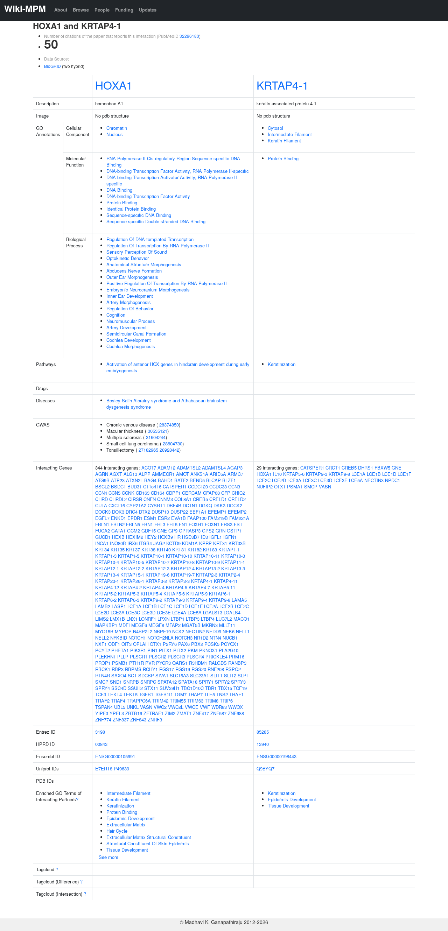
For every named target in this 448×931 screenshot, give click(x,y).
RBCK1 (102, 669)
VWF (205, 707)
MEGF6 (139, 625)
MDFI (124, 625)
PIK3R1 (138, 650)
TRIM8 (211, 700)
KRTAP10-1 (152, 555)
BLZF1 (229, 480)
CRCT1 (333, 467)
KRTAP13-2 (208, 568)
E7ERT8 (103, 768)
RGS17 (166, 669)
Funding (124, 9)
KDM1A (190, 543)
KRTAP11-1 (233, 562)
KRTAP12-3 (157, 568)
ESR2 (164, 518)
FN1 (183, 524)
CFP (225, 492)
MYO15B (104, 631)
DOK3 (118, 511)
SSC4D (118, 688)
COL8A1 (182, 499)
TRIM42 (160, 700)
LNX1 (132, 618)
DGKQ (205, 505)
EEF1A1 (197, 511)
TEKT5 (130, 694)
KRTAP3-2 (156, 581)
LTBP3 (193, 618)
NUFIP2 (265, 486)
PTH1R (136, 663)
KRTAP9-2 (151, 600)
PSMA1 (295, 486)
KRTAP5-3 (128, 593)
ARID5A (218, 474)
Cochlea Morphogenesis (130, 346)
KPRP (205, 543)
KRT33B (237, 543)
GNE (162, 530)
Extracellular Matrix (126, 824)
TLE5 (209, 694)
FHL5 (172, 524)
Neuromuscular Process (130, 321)
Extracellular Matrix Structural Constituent (148, 837)
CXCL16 (116, 505)
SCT (132, 675)
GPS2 (208, 530)
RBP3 (118, 669)
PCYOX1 (230, 644)
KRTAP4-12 (107, 587)
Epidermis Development (130, 818)
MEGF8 (156, 625)
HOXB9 (165, 537)
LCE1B (150, 606)
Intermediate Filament (290, 134)
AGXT (116, 474)
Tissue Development (127, 849)
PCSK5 (211, 644)
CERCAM (192, 492)
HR (177, 537)
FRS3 (226, 524)
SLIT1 (216, 675)
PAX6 (184, 644)
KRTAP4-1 (283, 85)
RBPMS (133, 669)
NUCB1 (230, 637)
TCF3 (100, 694)
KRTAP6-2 (106, 600)
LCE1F (196, 606)
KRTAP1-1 (229, 549)
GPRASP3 (190, 530)
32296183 (189, 36)
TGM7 (180, 694)
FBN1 (147, 524)
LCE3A (118, 612)
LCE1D (181, 606)
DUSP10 (160, 511)
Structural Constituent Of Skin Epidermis (147, 843)
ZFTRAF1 (153, 713)
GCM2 (133, 530)
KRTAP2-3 (206, 574)
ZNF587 (218, 713)
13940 (263, 744)
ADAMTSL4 (214, 467)
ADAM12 (166, 467)
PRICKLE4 (216, 656)
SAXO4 (118, 675)
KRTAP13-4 (107, 574)
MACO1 (241, 618)
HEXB (118, 537)
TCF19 (240, 688)
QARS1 (180, 663)
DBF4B (174, 505)
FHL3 (159, 524)
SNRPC (148, 681)
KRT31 (220, 543)
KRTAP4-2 (131, 587)
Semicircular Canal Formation (136, 333)
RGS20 (198, 669)
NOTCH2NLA (160, 637)
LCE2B (226, 606)
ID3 (204, 537)
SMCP (101, 681)
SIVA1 (161, 675)
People (102, 9)
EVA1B (178, 518)
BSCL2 (102, 486)
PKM (193, 650)
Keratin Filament (284, 140)
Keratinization (281, 364)
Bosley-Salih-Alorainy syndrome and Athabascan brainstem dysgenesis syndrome (166, 403)
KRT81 (179, 549)
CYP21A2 (136, 505)
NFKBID (118, 637)
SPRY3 (238, 681)
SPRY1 (206, 681)
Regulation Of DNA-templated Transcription (150, 239)
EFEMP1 (217, 511)
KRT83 (210, 549)
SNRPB (131, 681)
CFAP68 (211, 492)
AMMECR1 (163, 474)
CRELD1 (218, 499)
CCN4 (101, 492)
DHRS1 (365, 467)
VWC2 (160, 707)
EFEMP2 (237, 511)
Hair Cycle (116, 830)
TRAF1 (236, 694)
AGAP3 (235, 467)
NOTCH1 (137, 637)
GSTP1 (234, 530)
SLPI (243, 675)
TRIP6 (226, 700)
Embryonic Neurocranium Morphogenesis (148, 289)
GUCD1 (103, 537)
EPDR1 (134, 518)
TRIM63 (195, 700)
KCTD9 (173, 543)
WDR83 (219, 707)
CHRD (101, 499)
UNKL (133, 707)
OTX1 (155, 644)
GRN (220, 530)
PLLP (122, 656)
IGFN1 (230, 537)
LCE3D (148, 612)
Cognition (115, 314)
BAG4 (150, 480)
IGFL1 (215, 537)
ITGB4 (145, 543)
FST (238, 524)
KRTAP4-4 (153, 587)
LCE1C (165, 606)
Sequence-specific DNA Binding (138, 215)
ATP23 (118, 480)
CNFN (150, 499)
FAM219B (218, 518)
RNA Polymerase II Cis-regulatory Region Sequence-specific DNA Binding (173, 161)
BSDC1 (118, 486)
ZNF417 (201, 713)
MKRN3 (210, 625)
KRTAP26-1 (132, 581)
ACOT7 (148, 467)
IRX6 (132, 543)
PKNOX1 (208, 650)
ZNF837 (121, 719)
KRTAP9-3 (174, 600)
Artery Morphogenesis (128, 302)
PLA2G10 (228, 650)
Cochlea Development (128, 340)
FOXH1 (196, 524)
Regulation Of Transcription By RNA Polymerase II (157, 245)
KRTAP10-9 (208, 562)
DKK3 (219, 505)
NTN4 (215, 637)
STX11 (151, 688)
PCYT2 (102, 650)
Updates (147, 9)
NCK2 (178, 631)
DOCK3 (103, 511)
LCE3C (133, 612)
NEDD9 (213, 631)
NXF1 (101, 644)
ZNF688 (236, 713)
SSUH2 (135, 688)
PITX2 (179, 650)
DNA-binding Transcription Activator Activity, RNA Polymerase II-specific (172, 180)
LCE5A (195, 612)
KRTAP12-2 (132, 568)
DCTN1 (190, 505)
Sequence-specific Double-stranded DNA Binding (155, 221)
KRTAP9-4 (197, 600)
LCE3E (164, 612)
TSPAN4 (104, 707)
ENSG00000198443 (276, 756)
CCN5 (114, 492)
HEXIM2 (134, 537)
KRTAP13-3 (233, 568)
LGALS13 (212, 612)
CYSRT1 (156, 505)
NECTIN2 (195, 631)
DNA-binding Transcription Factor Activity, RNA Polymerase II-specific (177, 171)
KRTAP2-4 (229, 574)
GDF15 (148, 530)
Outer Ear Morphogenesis (132, 277)
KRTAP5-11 (223, 587)
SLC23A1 (199, 675)
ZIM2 (170, 713)
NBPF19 (162, 631)
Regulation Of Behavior (129, 308)
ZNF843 (138, 719)
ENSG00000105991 (115, 756)
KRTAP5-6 (174, 593)
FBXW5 (382, 467)
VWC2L (175, 707)
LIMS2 (101, 618)
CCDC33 (218, 486)
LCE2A (211, 606)
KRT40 (164, 549)
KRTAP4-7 (199, 587)
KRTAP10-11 (207, 555)
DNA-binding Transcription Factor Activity (148, 196)
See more (108, 857)
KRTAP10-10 (179, 555)
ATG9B (102, 480)
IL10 (277, 474)
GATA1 (118, 530)
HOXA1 (114, 85)
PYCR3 (163, 663)
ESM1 (150, 518)
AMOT (182, 474)
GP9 (172, 530)
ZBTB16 (133, 713)
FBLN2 (118, 524)
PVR (150, 663)
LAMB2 (102, 606)
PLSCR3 (176, 656)
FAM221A (239, 518)
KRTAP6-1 (219, 593)
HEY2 (150, 537)
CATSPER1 (175, 486)
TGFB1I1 (164, 694)
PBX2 (197, 644)
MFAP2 (173, 625)
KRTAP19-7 (183, 574)
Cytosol (275, 128)
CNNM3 (165, 499)
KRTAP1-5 (128, 555)
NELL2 (102, 637)
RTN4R (102, 675)
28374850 (169, 424)
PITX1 (165, 650)
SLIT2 (230, 675)
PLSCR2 (157, 656)
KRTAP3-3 (179, 581)
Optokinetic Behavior (127, 258)
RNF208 (216, 669)
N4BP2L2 (142, 631)
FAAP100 (196, 518)
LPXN (163, 618)
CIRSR (135, 499)
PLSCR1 (138, 656)
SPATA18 (187, 681)
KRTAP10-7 (157, 562)
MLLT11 (227, 625)
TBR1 (211, 688)
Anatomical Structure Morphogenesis (143, 264)
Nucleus (114, 134)
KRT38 (148, 549)
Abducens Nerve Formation (134, 270)
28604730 (172, 443)
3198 (100, 731)
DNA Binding (119, 189)
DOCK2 (234, 505)
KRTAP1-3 (106, 555)
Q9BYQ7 (265, 768)
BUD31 (134, 486)
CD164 (157, 492)
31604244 (156, 437)
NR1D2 (201, 637)
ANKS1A (199, 474)
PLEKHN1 (105, 656)
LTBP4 (208, 618)
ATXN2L (134, 480)
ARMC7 (235, 474)
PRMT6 (236, 656)
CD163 (142, 492)
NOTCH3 (183, 637)
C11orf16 (152, 486)
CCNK (128, 492)
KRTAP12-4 (183, 568)
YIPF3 (101, 713)
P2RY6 (170, 644)
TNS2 (222, 694)
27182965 (148, 449)
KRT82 (195, 549)
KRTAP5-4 (151, 593)
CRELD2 (237, 499)
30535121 (157, 431)
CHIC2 (238, 492)
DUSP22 (179, 511)
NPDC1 (392, 480)
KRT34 (102, 549)
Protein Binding (121, 202)
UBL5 (119, 707)
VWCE (191, 707)
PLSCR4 (195, 656)
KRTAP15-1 (132, 574)
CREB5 (200, 499)
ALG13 (130, 474)
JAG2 (159, 543)
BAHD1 (165, 480)
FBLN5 (133, 524)
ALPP (144, 474)
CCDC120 (198, 486)
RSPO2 (233, 669)
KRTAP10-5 (132, 562)
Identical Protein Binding (131, 208)
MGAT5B (191, 625)
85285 (263, 731)
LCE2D (102, 612)
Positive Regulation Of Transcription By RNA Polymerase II (166, 283)
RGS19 (182, 669)
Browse (81, 9)
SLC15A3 (179, 675)
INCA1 (101, 543)
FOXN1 (212, 524)
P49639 (121, 768)
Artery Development (126, 327)
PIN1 (152, 650)
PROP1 (103, 663)
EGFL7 (102, 518)
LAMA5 (239, 600)
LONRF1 (147, 618)
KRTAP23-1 (107, 581)
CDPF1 (173, 492)
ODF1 (114, 644)
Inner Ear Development (129, 295)
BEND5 (197, 480)
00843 (101, 744)
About (60, 9)
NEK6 (228, 631)
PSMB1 (120, 663)
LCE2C (242, 606)
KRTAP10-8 (183, 562)
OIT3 (126, 644)
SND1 (116, 681)
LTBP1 (177, 618)
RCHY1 (150, 669)
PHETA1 (120, 650)
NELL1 (243, 631)
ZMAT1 (184, 713)
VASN (146, 707)
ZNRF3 (155, 719)
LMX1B (117, 618)
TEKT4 (114, 694)
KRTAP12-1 (107, 568)
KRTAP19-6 (157, 574)
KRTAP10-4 (107, 562)
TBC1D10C (192, 688)
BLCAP (213, 480)
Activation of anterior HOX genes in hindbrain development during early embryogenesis (178, 367)
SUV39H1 (170, 688)
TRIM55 (178, 700)
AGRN (101, 474)
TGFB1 (146, 694)
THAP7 (195, 694)
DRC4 (132, 511)
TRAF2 (102, 700)
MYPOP (123, 631)
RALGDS (218, 663)
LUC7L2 (224, 618)
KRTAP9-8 (219, 600)
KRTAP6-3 (128, 600)
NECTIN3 (374, 480)
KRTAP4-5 (176, 587)
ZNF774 (103, 719)
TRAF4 (118, 700)
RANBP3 (237, 663)
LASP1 (119, 606)
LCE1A (134, 606)
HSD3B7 (191, 537)
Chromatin (116, 128)
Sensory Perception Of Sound (136, 251)
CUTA (101, 505)
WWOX (235, 707)
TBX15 (225, 688)
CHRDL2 (118, 499)
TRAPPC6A (139, 700)
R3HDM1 (198, 663)
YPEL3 (117, 713)
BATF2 (181, 480)
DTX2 (144, 511)
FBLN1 (102, 524)
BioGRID (52, 66)
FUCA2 (102, 530)
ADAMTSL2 (189, 467)
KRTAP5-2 (106, 593)
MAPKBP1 (106, 625)
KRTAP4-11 (226, 581)
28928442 (169, 449)
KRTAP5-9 (197, 593)
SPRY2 (222, 681)
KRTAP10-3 (233, 555)
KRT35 (118, 549)
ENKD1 (118, 518)
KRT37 (133, 549)
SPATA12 (167, 681)
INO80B (118, 543)
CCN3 (234, 486)
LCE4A (179, 612)
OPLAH (140, 644)
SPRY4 (102, 688)
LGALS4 (232, 612)
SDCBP (146, 675)
